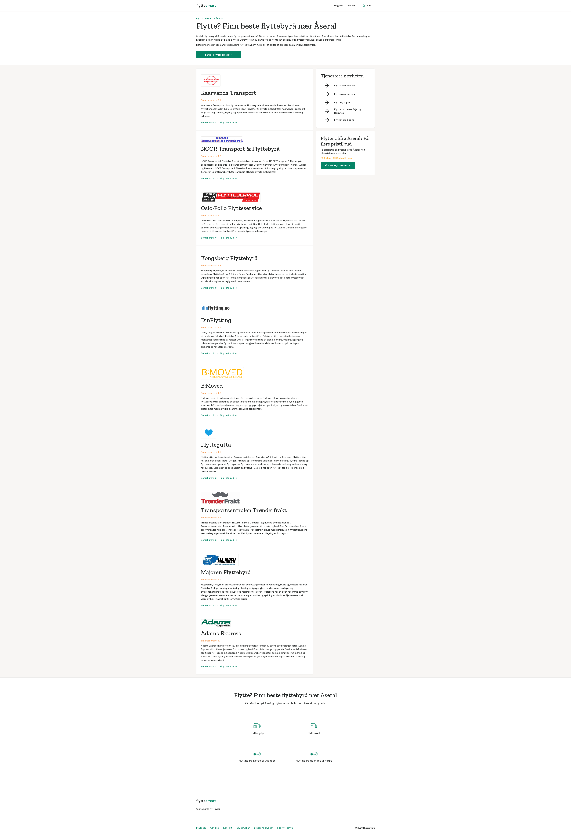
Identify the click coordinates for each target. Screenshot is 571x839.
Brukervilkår (243, 827)
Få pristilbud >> (228, 122)
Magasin (338, 5)
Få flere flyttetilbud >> (218, 54)
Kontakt (227, 827)
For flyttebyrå (285, 827)
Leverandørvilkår (263, 827)
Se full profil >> (209, 122)
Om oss (351, 5)
